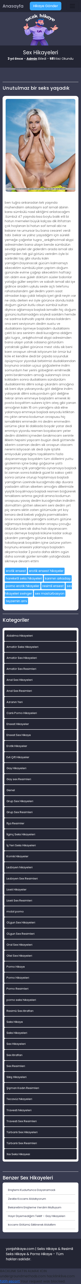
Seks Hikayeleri (16, 1033)
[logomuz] (40, 30)
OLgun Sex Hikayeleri (20, 922)
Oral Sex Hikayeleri (19, 945)
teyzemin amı (16, 601)
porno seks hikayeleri (21, 1000)
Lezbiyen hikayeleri (19, 867)
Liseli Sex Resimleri (19, 900)
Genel (10, 790)
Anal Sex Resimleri (19, 691)
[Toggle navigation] (72, 6)
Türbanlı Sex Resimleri (21, 1143)
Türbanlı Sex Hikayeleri (22, 1132)
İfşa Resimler (15, 823)
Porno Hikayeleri (17, 977)
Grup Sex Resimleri (19, 812)
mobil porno (15, 911)
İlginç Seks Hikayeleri (20, 834)
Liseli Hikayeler (16, 889)
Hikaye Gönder (45, 5)
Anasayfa (13, 6)
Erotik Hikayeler (16, 746)
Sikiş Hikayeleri (16, 1077)
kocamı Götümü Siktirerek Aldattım (32, 1224)
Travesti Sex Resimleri (21, 1121)
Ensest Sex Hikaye (18, 735)
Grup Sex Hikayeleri (19, 801)
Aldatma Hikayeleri (19, 635)
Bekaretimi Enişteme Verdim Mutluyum (34, 1207)
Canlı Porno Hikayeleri (21, 713)
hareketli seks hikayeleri (24, 578)
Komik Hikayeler (17, 856)
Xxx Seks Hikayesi (18, 1154)
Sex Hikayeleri (16, 1044)
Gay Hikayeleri (16, 768)
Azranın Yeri (14, 702)
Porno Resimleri (17, 988)
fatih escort (10, 1281)
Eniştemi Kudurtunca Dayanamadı (31, 1190)
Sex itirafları (14, 1055)
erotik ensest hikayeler (46, 571)
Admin (32, 58)
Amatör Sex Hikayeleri (21, 658)
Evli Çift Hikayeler (17, 757)
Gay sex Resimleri (18, 779)
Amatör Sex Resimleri (21, 669)
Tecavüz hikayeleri (19, 1099)
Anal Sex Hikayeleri (19, 680)
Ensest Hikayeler (17, 724)
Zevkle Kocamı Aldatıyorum (27, 1199)
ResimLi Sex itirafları (19, 1011)
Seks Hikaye (14, 1022)
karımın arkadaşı (58, 578)
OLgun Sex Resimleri (20, 934)
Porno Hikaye (15, 966)
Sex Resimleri (15, 1066)
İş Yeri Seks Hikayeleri (21, 845)
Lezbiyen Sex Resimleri (22, 878)
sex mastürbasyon (49, 593)
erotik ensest (16, 571)
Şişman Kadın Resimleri (22, 1088)
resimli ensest (53, 586)
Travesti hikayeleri (19, 1110)
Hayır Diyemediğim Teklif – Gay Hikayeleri (36, 1216)
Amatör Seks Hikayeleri (22, 647)
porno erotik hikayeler (22, 586)
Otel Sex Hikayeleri (19, 956)
